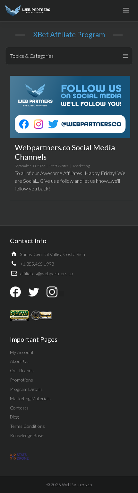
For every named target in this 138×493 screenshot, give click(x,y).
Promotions (21, 380)
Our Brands (22, 370)
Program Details (26, 389)
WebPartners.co (77, 484)
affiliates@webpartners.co (46, 273)
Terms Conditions (27, 426)
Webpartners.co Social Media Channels (65, 152)
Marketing (81, 166)
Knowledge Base (27, 435)
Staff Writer (58, 166)
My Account (22, 352)
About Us (19, 361)
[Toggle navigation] (126, 10)
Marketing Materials (30, 398)
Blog (14, 416)
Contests (19, 407)
